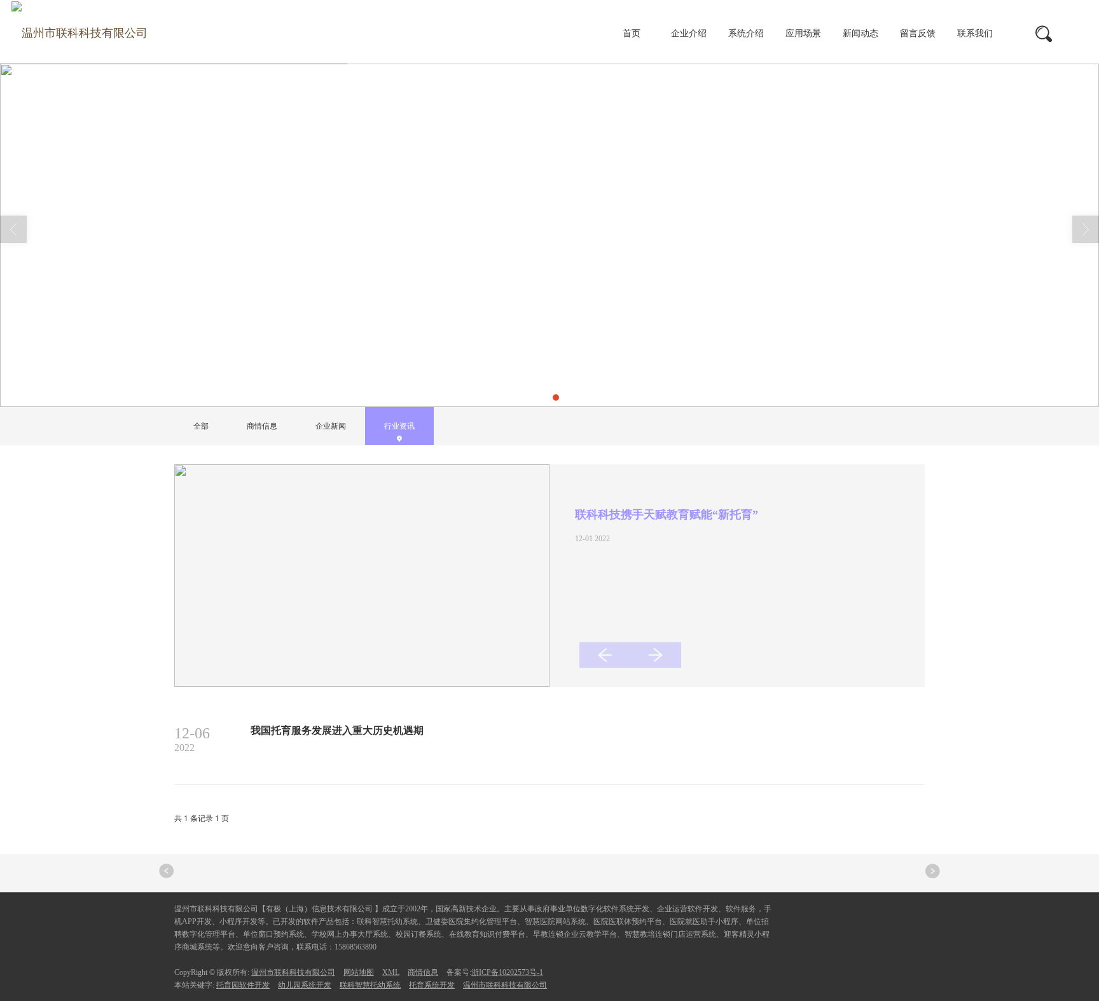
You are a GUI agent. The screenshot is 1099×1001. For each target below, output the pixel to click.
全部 (201, 426)
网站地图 (358, 972)
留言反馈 (918, 33)
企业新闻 (330, 426)
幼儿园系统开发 (304, 985)
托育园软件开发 (243, 985)
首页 (631, 33)
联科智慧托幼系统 (370, 985)
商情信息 (262, 426)
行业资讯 (344, 374)
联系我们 (975, 33)
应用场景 (803, 33)
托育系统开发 (432, 985)
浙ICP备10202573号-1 (507, 972)
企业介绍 (689, 33)
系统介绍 (746, 33)
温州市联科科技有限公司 (293, 972)
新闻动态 (860, 33)
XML (390, 972)
